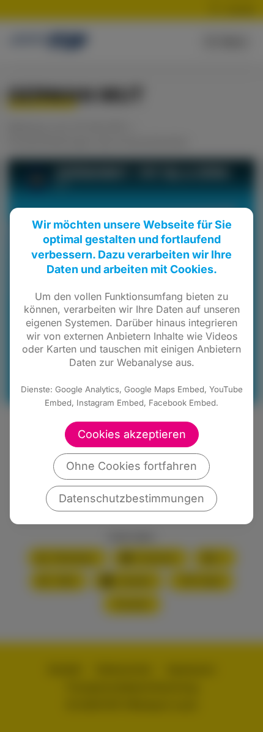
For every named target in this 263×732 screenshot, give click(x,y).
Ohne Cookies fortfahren (131, 465)
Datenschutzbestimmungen (131, 498)
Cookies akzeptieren (132, 434)
